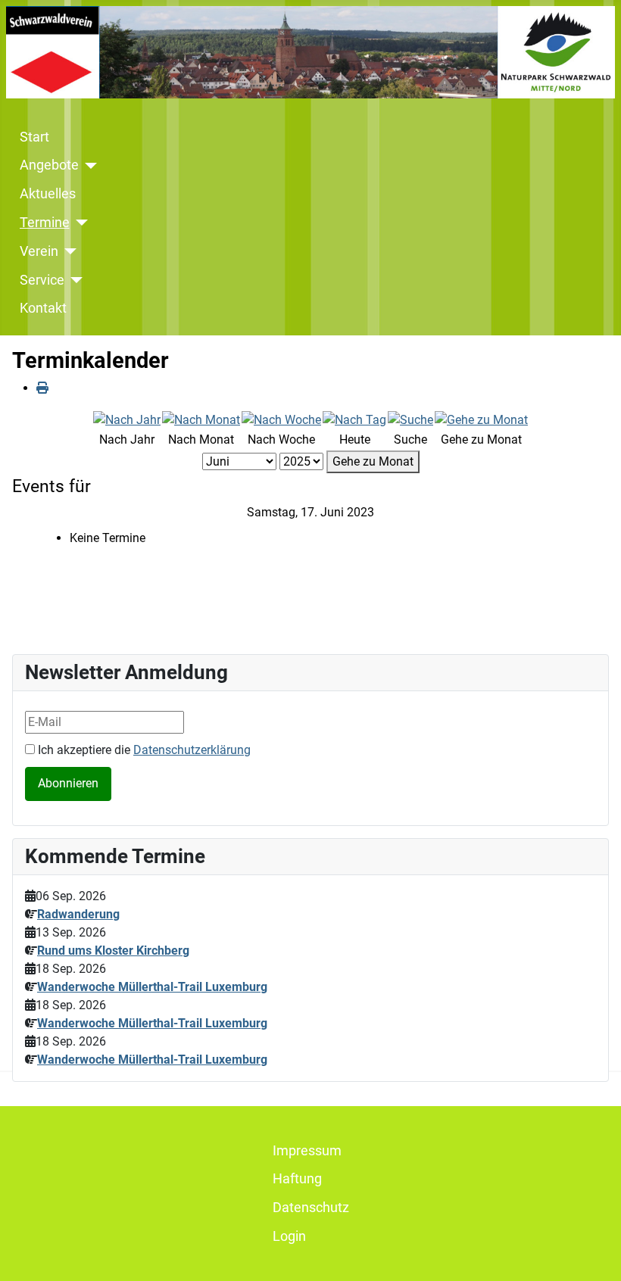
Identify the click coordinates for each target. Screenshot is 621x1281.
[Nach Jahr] (127, 419)
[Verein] (67, 251)
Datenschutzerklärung (192, 750)
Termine (45, 222)
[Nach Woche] (281, 419)
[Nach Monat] (201, 419)
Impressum (307, 1150)
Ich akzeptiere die (143, 750)
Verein (39, 251)
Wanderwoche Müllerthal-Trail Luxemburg (152, 987)
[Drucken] (42, 388)
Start (34, 137)
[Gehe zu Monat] (481, 419)
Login (289, 1236)
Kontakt (43, 308)
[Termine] (79, 223)
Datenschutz (311, 1207)
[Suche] (410, 419)
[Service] (73, 280)
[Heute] (354, 419)
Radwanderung (78, 914)
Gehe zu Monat (372, 461)
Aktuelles (48, 193)
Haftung (297, 1178)
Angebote (49, 165)
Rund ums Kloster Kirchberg (113, 950)
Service (42, 280)
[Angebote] (88, 166)
